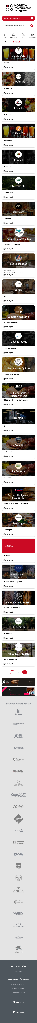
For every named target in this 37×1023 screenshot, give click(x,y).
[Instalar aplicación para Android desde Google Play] (18, 1012)
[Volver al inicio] (18, 7)
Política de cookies (18, 989)
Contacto (18, 971)
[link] (4, 35)
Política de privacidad (18, 984)
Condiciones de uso (18, 993)
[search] (16, 25)
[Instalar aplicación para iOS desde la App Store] (18, 1002)
